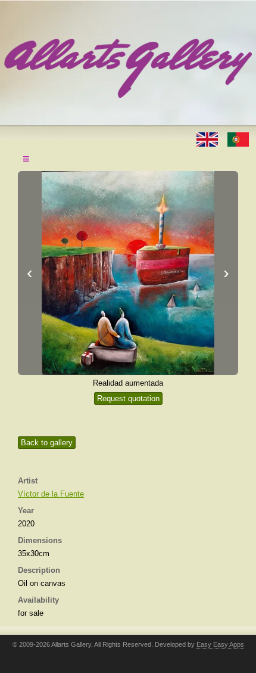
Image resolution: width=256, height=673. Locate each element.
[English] (208, 138)
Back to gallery (47, 442)
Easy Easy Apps (220, 644)
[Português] (238, 138)
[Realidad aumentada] (128, 273)
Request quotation (128, 398)
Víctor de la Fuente (51, 493)
